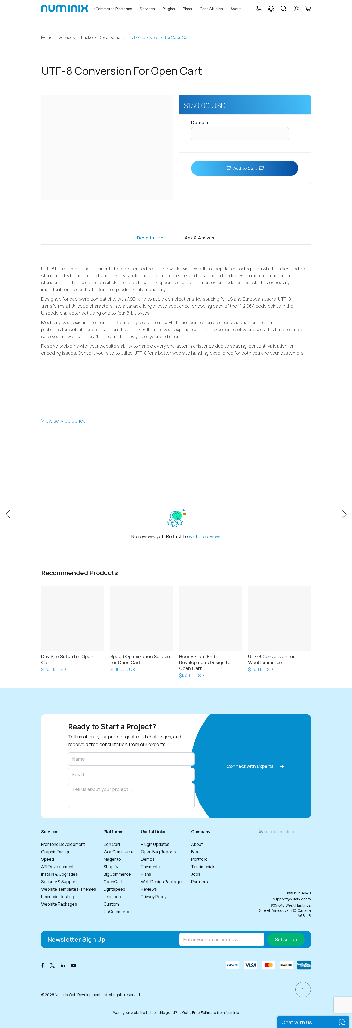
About (236, 8)
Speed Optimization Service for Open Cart (140, 659)
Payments (150, 867)
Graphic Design (55, 852)
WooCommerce (119, 852)
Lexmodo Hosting (57, 896)
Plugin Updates (155, 844)
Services (147, 8)
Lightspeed (114, 889)
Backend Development (102, 37)
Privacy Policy (153, 896)
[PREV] (7, 513)
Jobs (195, 874)
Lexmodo (112, 896)
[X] (52, 965)
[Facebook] (42, 965)
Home (47, 37)
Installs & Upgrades (59, 874)
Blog (195, 852)
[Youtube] (73, 965)
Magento (112, 859)
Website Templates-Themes (68, 889)
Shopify (111, 867)
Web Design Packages (162, 881)
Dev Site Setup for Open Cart (67, 659)
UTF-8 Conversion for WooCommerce (271, 659)
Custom (111, 904)
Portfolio (199, 859)
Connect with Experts (250, 766)
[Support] (271, 8)
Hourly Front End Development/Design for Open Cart (205, 662)
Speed (47, 859)
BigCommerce (117, 874)
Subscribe (286, 939)
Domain (199, 122)
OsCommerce (117, 911)
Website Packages (59, 904)
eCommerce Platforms (112, 8)
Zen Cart (112, 844)
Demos (148, 859)
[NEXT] (344, 513)
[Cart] (308, 8)
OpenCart (113, 881)
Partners (199, 881)
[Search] (283, 8)
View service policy (63, 420)
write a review (204, 536)
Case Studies (211, 8)
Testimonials (203, 867)
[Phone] (258, 8)
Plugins (169, 8)
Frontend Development (63, 844)
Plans (187, 8)
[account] (296, 8)
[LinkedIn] (63, 965)
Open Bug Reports (158, 852)
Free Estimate (204, 1012)
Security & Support (59, 881)
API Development (57, 867)
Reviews (149, 889)
